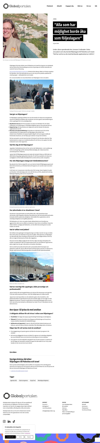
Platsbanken (85, 408)
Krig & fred (32, 380)
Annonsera (84, 406)
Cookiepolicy (27, 433)
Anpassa (29, 437)
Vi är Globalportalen (67, 404)
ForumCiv (17, 411)
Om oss (89, 6)
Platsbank (50, 6)
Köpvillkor (64, 410)
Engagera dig (69, 6)
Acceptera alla (10, 437)
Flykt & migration (23, 380)
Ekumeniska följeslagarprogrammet (19, 72)
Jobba (54, 19)
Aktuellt (59, 6)
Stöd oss (80, 6)
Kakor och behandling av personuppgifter (68, 412)
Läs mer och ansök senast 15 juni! (19, 371)
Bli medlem (65, 406)
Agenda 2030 (13, 380)
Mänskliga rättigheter (43, 380)
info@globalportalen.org (48, 411)
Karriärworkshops (86, 410)
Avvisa (20, 437)
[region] (19, 432)
